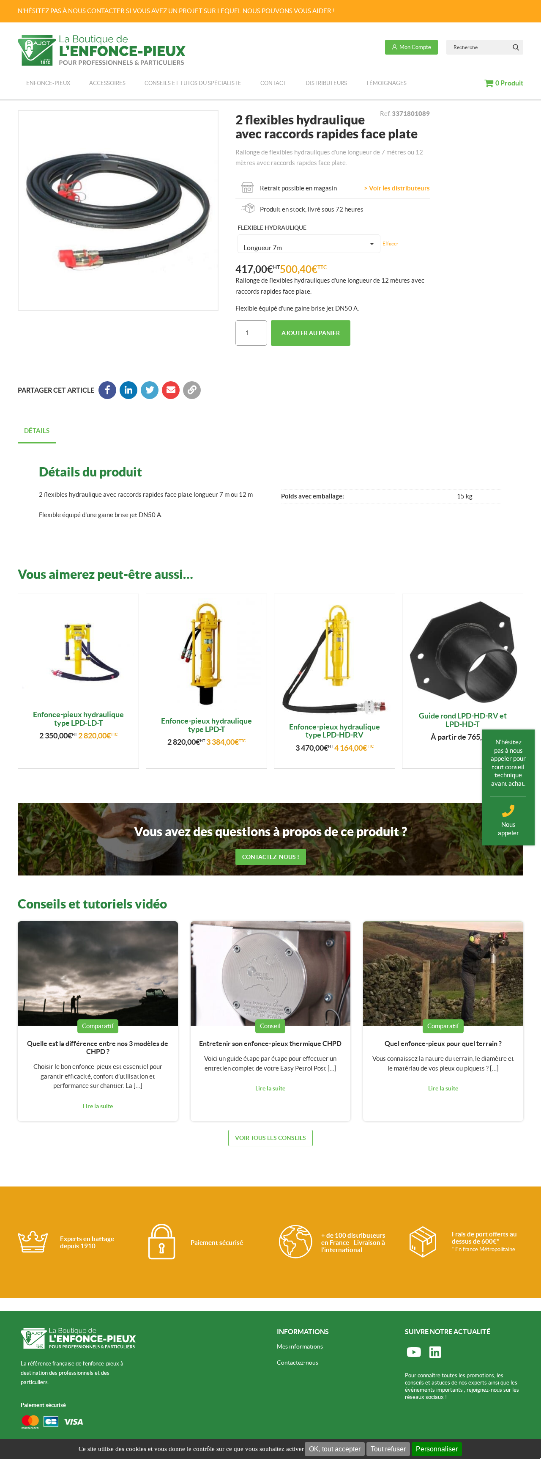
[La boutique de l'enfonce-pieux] (102, 50)
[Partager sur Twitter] (149, 390)
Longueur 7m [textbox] (262, 247)
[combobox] (309, 243)
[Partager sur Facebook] (107, 390)
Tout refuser (388, 1449)
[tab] (37, 432)
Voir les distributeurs (399, 188)
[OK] (515, 47)
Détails (36, 430)
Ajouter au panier (310, 333)
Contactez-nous (297, 1362)
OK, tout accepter (335, 1449)
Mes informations (300, 1346)
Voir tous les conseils (270, 1137)
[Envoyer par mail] (171, 390)
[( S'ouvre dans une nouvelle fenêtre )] (128, 390)
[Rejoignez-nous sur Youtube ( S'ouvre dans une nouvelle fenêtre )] (414, 1352)
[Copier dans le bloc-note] (192, 390)
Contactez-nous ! (270, 856)
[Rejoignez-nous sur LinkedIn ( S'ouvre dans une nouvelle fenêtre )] (435, 1352)
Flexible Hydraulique (272, 227)
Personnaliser (437, 1449)
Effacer (391, 244)
